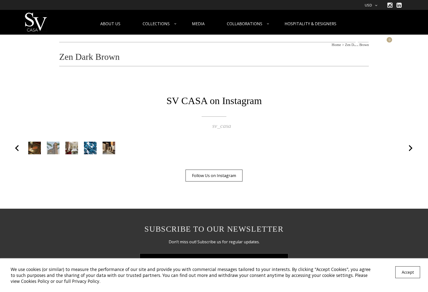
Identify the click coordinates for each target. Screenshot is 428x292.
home (336, 45)
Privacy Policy (85, 281)
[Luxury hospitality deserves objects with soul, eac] (34, 148)
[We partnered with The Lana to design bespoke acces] (53, 148)
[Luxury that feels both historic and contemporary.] (71, 148)
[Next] (411, 148)
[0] (384, 43)
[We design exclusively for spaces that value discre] (109, 148)
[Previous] (17, 148)
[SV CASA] (42, 22)
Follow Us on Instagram (214, 175)
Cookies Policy (35, 281)
